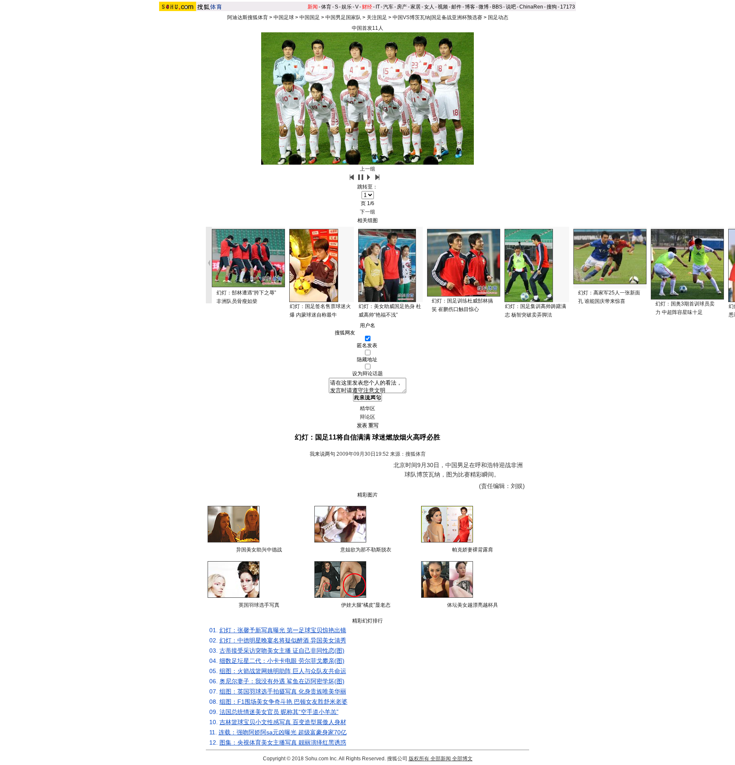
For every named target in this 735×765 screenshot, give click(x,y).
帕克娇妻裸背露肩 (472, 550)
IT (378, 7)
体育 (326, 7)
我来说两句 (322, 454)
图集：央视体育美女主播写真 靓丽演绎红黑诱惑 (282, 742)
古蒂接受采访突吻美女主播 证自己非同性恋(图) (282, 650)
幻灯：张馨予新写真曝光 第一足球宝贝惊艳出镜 (282, 630)
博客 (470, 7)
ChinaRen (531, 7)
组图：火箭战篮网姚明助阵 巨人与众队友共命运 (282, 671)
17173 (567, 7)
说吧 (511, 7)
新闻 (313, 7)
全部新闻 (440, 759)
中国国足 (309, 17)
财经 (367, 7)
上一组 (367, 169)
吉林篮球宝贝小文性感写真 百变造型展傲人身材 (282, 722)
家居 (415, 7)
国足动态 (498, 17)
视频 (443, 7)
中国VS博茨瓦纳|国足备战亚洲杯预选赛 (437, 17)
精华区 (367, 408)
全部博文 (462, 759)
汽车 (388, 7)
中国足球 (283, 17)
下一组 (367, 212)
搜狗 (552, 7)
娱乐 (347, 7)
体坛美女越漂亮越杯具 (472, 605)
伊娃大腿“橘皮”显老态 (365, 605)
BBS (497, 7)
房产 (402, 7)
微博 (484, 7)
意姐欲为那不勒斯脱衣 (365, 550)
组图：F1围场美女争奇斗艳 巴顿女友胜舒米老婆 (283, 701)
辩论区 (367, 417)
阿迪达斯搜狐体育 (247, 17)
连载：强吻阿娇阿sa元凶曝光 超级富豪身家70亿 (283, 732)
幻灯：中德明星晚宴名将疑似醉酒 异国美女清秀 (282, 640)
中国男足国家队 (343, 17)
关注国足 (377, 17)
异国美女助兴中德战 (259, 550)
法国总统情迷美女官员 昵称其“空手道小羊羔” (279, 711)
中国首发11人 (367, 28)
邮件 (456, 7)
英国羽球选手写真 (259, 605)
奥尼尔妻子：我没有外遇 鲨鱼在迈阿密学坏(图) (282, 681)
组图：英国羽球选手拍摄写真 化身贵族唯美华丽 (282, 691)
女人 (429, 7)
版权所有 (419, 759)
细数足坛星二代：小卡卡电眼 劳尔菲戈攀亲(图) (282, 660)
